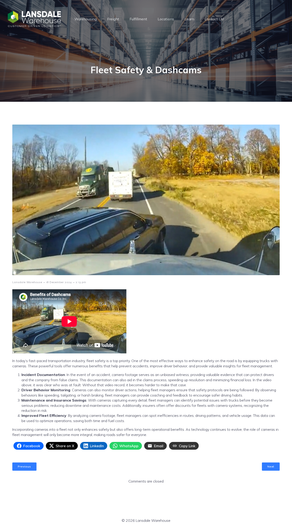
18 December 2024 (59, 282)
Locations (166, 19)
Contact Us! (214, 19)
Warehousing (85, 19)
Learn (189, 19)
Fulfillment (138, 19)
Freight (113, 19)
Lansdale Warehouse (27, 282)
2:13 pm (81, 282)
